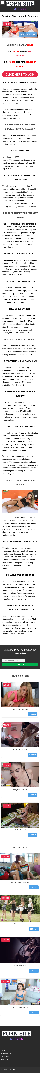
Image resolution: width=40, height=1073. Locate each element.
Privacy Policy (5, 1056)
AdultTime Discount (20, 749)
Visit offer (28, 34)
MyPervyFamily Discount (20, 882)
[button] (2, 2)
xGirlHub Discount (20, 965)
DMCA (3, 1050)
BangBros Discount (20, 790)
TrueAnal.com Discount (20, 1007)
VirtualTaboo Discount (20, 709)
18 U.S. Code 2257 (6, 1053)
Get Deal (32, 714)
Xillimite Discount (20, 924)
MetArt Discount (20, 830)
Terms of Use (4, 1059)
